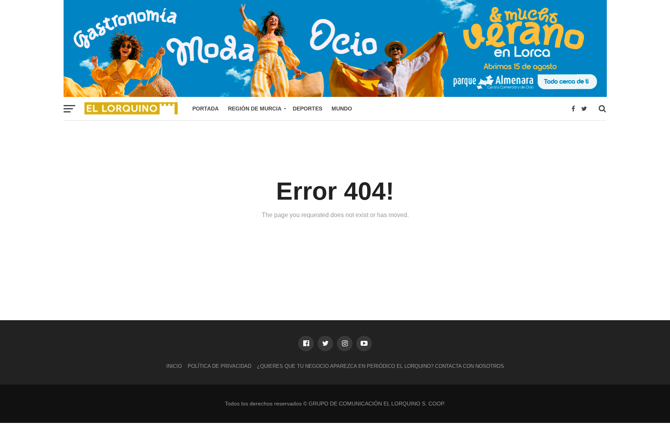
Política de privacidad (219, 366)
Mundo (342, 108)
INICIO (174, 366)
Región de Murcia (254, 108)
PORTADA (205, 108)
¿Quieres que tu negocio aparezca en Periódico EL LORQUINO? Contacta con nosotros (380, 366)
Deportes (307, 108)
